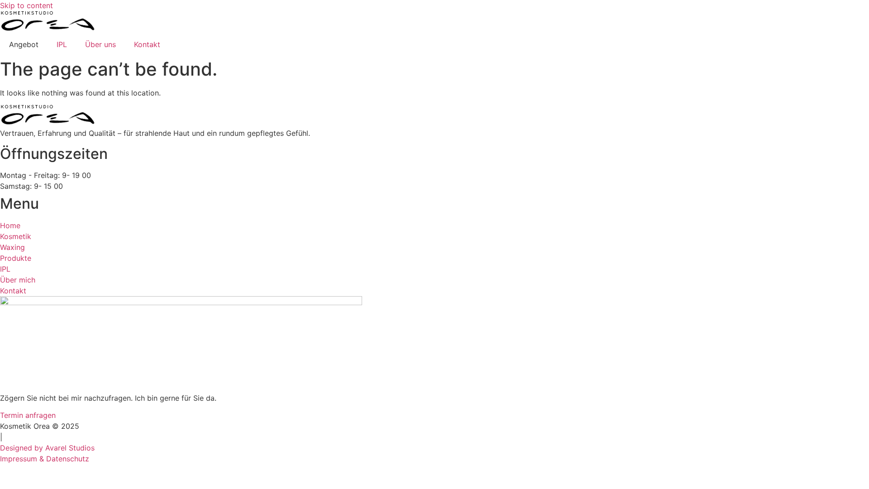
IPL (62, 44)
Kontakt (147, 44)
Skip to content (26, 5)
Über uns (100, 44)
